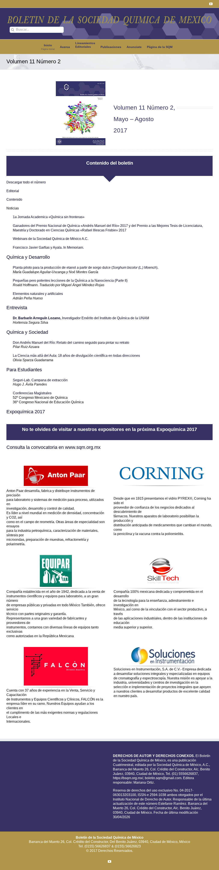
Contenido (14, 199)
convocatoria (44, 447)
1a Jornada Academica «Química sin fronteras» (48, 217)
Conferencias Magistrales (32, 393)
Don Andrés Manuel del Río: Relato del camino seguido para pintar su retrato (71, 342)
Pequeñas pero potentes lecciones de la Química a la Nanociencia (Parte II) (70, 280)
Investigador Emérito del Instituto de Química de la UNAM (81, 318)
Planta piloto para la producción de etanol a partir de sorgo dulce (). (85, 267)
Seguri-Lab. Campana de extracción (40, 380)
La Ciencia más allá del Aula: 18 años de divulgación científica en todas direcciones (76, 355)
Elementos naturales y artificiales (38, 294)
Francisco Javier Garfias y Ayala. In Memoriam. (48, 247)
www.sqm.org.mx (83, 447)
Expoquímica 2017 (25, 411)
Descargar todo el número (26, 182)
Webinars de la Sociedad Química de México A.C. (50, 239)
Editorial (12, 191)
